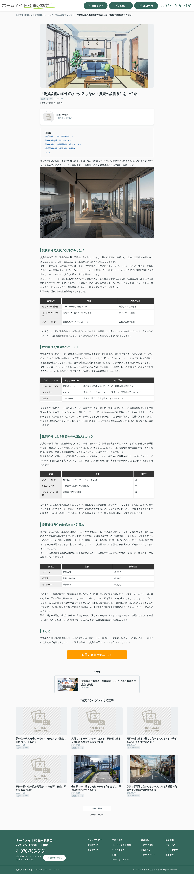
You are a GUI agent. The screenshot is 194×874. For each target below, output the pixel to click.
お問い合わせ (56, 857)
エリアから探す (95, 839)
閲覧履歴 (169, 839)
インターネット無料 (121, 844)
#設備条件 (58, 103)
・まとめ (47, 152)
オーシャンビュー (120, 859)
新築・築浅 (117, 839)
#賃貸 (42, 103)
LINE (122, 5)
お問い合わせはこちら (97, 654)
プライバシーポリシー (36, 869)
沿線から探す (94, 844)
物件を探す (98, 5)
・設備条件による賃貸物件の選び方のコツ (62, 144)
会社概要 (145, 839)
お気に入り (170, 844)
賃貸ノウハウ (46, 99)
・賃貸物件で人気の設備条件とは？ (59, 136)
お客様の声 (146, 849)
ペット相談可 (118, 849)
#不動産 (49, 103)
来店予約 (148, 5)
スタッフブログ (148, 854)
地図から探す (94, 849)
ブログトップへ (97, 814)
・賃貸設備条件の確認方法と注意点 (59, 148)
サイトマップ (55, 869)
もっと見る (97, 808)
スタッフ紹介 (147, 844)
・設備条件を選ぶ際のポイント (57, 140)
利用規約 (20, 869)
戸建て (115, 854)
